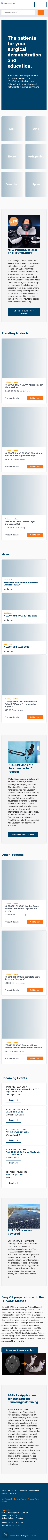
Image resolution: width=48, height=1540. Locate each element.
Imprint (4, 1501)
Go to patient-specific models (20, 1350)
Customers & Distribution (28, 1490)
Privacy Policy (34, 1499)
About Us (12, 1490)
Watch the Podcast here (23, 835)
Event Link (13, 1100)
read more (8, 589)
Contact (12, 1493)
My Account (6, 1499)
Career (4, 1493)
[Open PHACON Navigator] (5, 1535)
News (3, 1490)
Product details (12, 398)
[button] (37, 4)
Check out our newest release (24, 312)
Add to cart (35, 398)
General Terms (20, 1499)
